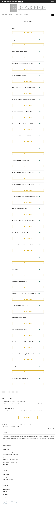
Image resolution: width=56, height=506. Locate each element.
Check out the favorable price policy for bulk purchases (14, 424)
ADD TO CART (29, 32)
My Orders (7, 492)
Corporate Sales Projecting (36, 424)
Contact (6, 464)
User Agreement (8, 457)
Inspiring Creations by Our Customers (14, 401)
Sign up (6, 494)
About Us (6, 449)
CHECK (20, 1)
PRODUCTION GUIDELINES (11, 459)
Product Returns (8, 479)
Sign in (6, 497)
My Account (7, 489)
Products (6, 474)
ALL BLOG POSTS (28, 417)
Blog (5, 477)
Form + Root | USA (9, 408)
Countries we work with (10, 462)
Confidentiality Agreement (11, 454)
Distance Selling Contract (11, 452)
